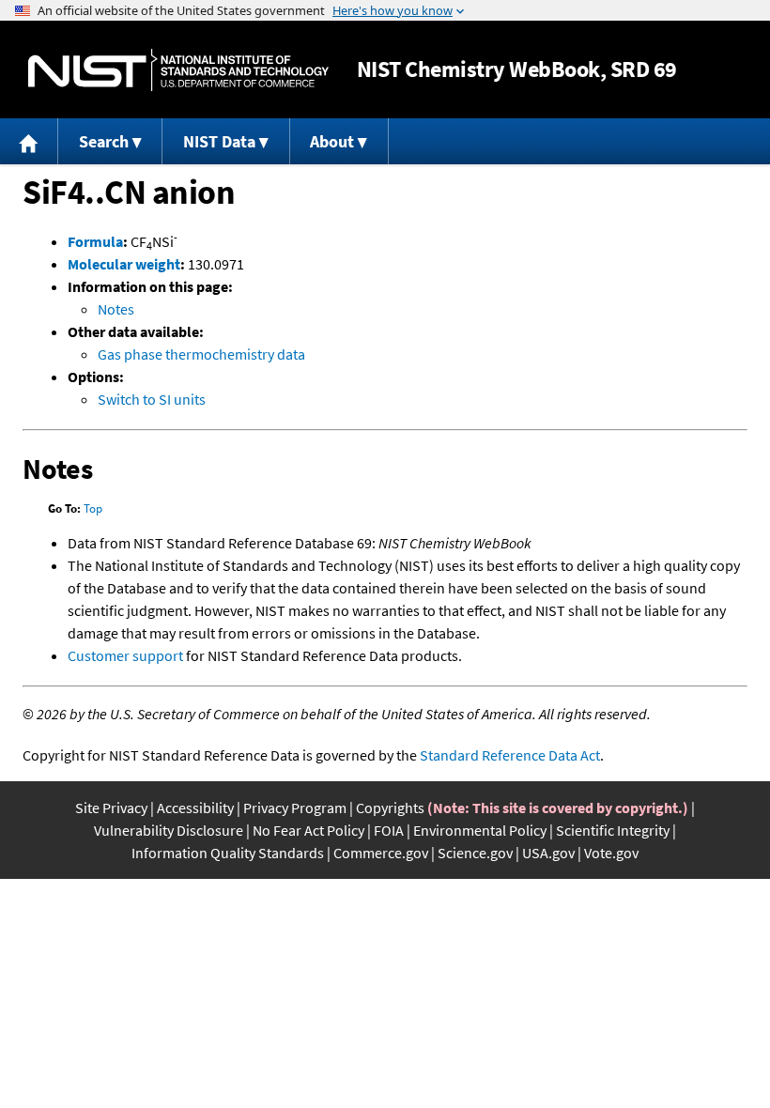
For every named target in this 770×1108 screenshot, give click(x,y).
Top (93, 508)
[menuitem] (29, 141)
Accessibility (195, 807)
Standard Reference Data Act (510, 755)
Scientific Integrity (613, 830)
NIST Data (219, 141)
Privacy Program (294, 807)
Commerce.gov (380, 852)
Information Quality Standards (227, 852)
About (332, 141)
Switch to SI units (152, 399)
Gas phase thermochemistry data (201, 354)
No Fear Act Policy (308, 830)
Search (104, 141)
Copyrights (390, 807)
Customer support (125, 655)
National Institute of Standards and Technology (178, 70)
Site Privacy (111, 807)
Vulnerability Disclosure (168, 830)
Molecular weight (124, 263)
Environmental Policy (480, 830)
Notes (116, 309)
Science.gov (475, 852)
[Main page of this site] (29, 141)
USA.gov (548, 852)
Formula (95, 241)
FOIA (389, 830)
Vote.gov (611, 852)
